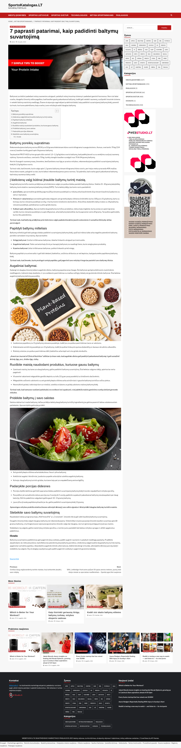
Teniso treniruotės (135, 743)
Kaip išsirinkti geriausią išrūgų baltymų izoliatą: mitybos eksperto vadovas (63, 615)
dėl (160, 40)
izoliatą (128, 49)
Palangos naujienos (15, 746)
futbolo (167, 40)
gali (127, 45)
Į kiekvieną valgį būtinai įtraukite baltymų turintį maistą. (32, 117)
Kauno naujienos (164, 743)
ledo (166, 49)
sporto (142, 62)
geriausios (142, 45)
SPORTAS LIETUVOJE (39, 15)
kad (146, 49)
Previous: (35, 569)
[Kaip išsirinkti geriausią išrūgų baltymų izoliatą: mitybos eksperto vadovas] (65, 597)
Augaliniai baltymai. (20, 123)
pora (153, 58)
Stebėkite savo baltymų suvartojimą (25, 134)
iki (157, 45)
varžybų (138, 67)
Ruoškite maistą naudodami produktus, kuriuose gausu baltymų (35, 125)
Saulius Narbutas (97, 743)
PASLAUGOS (122, 15)
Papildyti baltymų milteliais (22, 120)
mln (149, 54)
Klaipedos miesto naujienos (66, 743)
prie (159, 58)
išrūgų (140, 49)
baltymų (140, 40)
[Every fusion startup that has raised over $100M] (90, 643)
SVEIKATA (129, 101)
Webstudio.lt (13, 685)
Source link (14, 559)
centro (148, 40)
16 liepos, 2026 (59, 621)
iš (134, 49)
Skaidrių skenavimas (48, 743)
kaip (152, 49)
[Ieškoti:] (142, 27)
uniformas (165, 62)
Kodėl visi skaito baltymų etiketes (104, 612)
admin (13, 42)
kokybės (159, 49)
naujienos (156, 54)
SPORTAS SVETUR (59, 15)
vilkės (146, 67)
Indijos (163, 45)
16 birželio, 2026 (98, 615)
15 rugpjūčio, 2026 (21, 618)
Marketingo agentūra (15, 743)
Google (151, 45)
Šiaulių (165, 67)
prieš (165, 58)
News (127, 58)
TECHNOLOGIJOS (79, 15)
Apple (133, 40)
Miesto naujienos (84, 743)
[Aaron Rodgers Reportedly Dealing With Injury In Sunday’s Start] (124, 643)
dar (155, 40)
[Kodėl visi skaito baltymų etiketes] (104, 597)
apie (127, 40)
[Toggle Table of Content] (56, 111)
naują (165, 54)
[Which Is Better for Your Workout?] (26, 597)
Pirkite (146, 58)
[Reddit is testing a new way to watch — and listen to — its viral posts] (157, 643)
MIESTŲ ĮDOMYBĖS (17, 15)
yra (159, 67)
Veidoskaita (123, 743)
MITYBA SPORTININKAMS (101, 15)
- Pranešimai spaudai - (150, 743)
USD (127, 67)
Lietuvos (128, 54)
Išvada (19, 137)
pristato (128, 62)
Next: (94, 569)
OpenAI (139, 58)
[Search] (171, 15)
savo (135, 62)
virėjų (153, 67)
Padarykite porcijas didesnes (23, 131)
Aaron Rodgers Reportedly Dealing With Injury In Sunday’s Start (141, 702)
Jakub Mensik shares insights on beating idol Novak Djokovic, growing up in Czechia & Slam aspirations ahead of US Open (145, 691)
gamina (133, 45)
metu (135, 54)
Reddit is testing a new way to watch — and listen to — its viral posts (143, 706)
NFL (133, 58)
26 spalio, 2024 (22, 42)
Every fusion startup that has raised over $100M (136, 697)
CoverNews (144, 738)
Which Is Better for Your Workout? (22, 656)
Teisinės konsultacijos (32, 743)
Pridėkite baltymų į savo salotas (24, 128)
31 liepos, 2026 (120, 661)
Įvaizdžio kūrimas (111, 743)
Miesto (142, 54)
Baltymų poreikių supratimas (23, 114)
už (132, 67)
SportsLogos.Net (153, 62)
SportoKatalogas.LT (25, 5)
